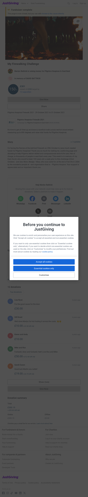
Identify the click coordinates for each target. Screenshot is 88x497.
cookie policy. (47, 252)
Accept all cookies (44, 262)
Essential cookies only (44, 268)
